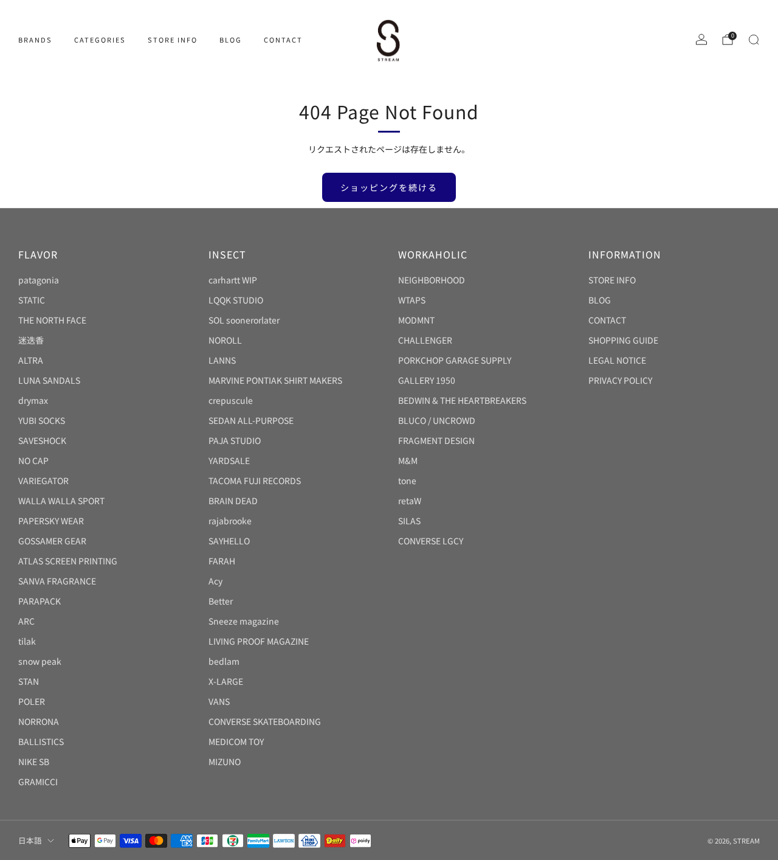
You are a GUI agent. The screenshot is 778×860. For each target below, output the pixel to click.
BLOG (230, 39)
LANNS (222, 360)
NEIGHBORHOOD (431, 280)
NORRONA (38, 721)
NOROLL (225, 340)
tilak (27, 641)
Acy (215, 581)
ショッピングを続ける (389, 187)
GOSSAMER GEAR (52, 541)
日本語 (30, 840)
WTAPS (411, 300)
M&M (408, 460)
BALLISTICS (41, 741)
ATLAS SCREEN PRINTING (67, 561)
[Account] (701, 39)
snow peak (39, 661)
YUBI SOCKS (41, 420)
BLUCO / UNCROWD (436, 420)
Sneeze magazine (243, 621)
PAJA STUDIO (234, 440)
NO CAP (33, 460)
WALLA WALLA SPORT (61, 500)
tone (407, 480)
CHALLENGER (425, 340)
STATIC (31, 300)
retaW (409, 500)
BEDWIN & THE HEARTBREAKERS (462, 400)
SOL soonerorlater (244, 320)
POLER (31, 701)
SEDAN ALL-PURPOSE (251, 420)
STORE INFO (173, 39)
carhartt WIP (232, 280)
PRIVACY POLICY (620, 380)
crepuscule (230, 400)
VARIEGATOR (43, 480)
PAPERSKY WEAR (51, 521)
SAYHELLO (229, 541)
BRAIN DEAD (233, 500)
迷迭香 (31, 340)
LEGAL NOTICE (617, 360)
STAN (28, 681)
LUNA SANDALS (49, 380)
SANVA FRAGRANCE (57, 581)
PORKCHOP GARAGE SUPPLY (454, 360)
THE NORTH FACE (52, 320)
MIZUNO (224, 761)
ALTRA (30, 360)
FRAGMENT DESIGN (436, 440)
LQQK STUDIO (235, 300)
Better (220, 601)
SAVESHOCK (42, 440)
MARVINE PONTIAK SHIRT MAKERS (275, 380)
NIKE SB (33, 761)
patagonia (38, 280)
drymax (33, 400)
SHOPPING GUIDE (623, 340)
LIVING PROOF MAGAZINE (258, 641)
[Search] (754, 39)
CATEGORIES (100, 39)
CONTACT (283, 39)
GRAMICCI (38, 781)
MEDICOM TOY (236, 741)
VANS (219, 701)
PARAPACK (39, 601)
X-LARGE (225, 681)
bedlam (223, 661)
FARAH (221, 561)
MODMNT (416, 320)
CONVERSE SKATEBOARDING (264, 721)
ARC (26, 621)
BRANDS (35, 39)
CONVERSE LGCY (430, 541)
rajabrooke (230, 521)
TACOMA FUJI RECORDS (254, 480)
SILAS (409, 521)
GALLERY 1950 (426, 380)
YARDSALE (229, 460)
